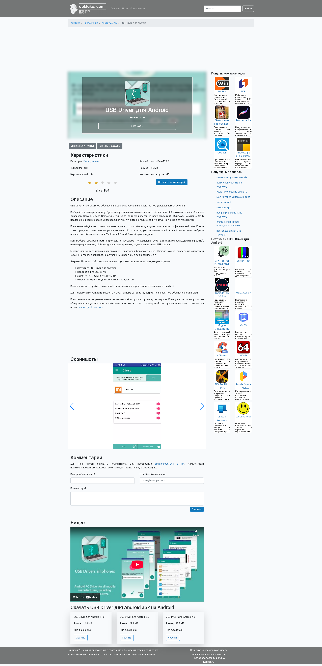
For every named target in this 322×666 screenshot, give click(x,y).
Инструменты (91, 161)
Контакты (208, 661)
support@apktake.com (90, 307)
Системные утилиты (82, 145)
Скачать (137, 126)
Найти (248, 8)
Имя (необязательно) (82, 474)
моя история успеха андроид (234, 197)
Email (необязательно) (153, 474)
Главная (115, 8)
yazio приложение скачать (232, 191)
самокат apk (224, 207)
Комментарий (78, 488)
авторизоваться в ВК (169, 463)
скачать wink (224, 202)
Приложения (137, 8)
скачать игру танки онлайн (232, 177)
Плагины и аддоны (109, 145)
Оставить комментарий (171, 182)
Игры (125, 8)
